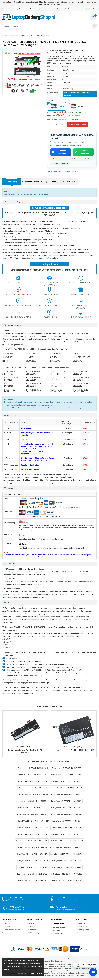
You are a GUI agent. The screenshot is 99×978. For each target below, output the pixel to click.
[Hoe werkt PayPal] (79, 949)
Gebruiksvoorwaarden (12, 930)
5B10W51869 (31, 353)
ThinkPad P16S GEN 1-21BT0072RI (81, 373)
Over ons (82, 9)
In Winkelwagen (78, 124)
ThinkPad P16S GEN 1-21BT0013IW (34, 373)
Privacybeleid (9, 933)
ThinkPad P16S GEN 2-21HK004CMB (81, 379)
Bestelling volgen (83, 930)
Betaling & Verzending (49, 182)
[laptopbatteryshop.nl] (28, 20)
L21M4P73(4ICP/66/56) (81, 357)
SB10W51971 (55, 361)
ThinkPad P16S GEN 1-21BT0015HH (58, 373)
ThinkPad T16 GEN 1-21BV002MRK (10, 385)
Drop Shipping (58, 933)
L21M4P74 (6, 361)
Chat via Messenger (62, 152)
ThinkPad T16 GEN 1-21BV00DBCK (10, 391)
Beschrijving (12, 182)
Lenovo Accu (13, 35)
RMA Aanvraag (33, 933)
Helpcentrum (92, 9)
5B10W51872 (7, 357)
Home (4, 35)
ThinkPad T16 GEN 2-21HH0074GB (57, 391)
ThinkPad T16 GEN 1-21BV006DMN (34, 385)
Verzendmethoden (59, 927)
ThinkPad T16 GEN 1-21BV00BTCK (81, 385)
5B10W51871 (78, 353)
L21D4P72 (30, 357)
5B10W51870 (55, 353)
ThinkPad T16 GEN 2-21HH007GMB (81, 391)
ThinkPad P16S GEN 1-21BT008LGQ (10, 379)
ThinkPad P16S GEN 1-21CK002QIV (34, 379)
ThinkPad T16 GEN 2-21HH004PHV (34, 391)
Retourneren (32, 930)
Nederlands (57, 9)
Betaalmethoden (59, 930)
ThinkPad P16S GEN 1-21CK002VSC (58, 379)
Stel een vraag (56, 171)
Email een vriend (73, 171)
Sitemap (80, 933)
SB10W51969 (31, 361)
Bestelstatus (32, 927)
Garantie (7, 927)
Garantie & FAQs (68, 182)
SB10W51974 (78, 361)
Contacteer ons (70, 9)
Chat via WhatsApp (85, 152)
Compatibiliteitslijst (30, 182)
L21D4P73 (53, 357)
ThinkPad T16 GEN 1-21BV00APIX (57, 385)
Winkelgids (32, 923)
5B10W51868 (7, 353)
